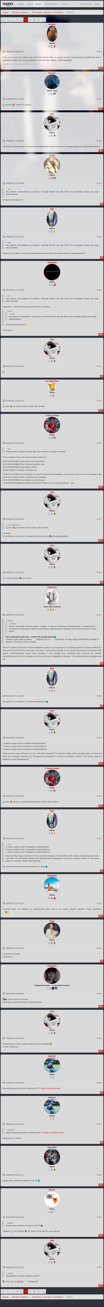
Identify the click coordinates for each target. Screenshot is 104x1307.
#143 (99, 948)
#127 (99, 99)
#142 (99, 903)
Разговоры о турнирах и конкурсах (47, 12)
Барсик (52, 1189)
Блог (30, 4)
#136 (99, 572)
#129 (99, 183)
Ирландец (52, 262)
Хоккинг (52, 73)
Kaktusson (52, 587)
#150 (99, 1267)
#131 (99, 290)
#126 (99, 51)
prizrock (52, 24)
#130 (99, 236)
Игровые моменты (20, 12)
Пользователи (51, 4)
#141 (99, 838)
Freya (52, 921)
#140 (99, 796)
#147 (99, 1124)
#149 (99, 1217)
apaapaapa (52, 875)
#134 (99, 443)
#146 (99, 1082)
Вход (97, 4)
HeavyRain (52, 1147)
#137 (99, 615)
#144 (99, 993)
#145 (99, 1038)
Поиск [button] (65, 4)
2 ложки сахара (52, 415)
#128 (99, 140)
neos (52, 113)
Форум (38, 4)
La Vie (52, 155)
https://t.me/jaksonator (50, 1088)
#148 (99, 1175)
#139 (99, 737)
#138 (99, 696)
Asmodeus (52, 966)
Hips (52, 209)
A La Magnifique (52, 381)
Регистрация (85, 4)
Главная (20, 4)
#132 (99, 366)
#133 (99, 400)
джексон (52, 1056)
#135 (99, 519)
